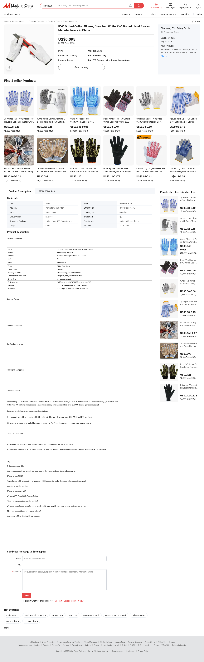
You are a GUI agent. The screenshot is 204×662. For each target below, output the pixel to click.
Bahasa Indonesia (179, 645)
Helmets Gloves (138, 615)
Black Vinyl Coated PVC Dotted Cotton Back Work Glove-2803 (188, 261)
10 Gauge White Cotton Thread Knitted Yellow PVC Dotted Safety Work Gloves (188, 345)
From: (18, 558)
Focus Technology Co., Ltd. (84, 651)
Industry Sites (120, 642)
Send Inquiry (82, 67)
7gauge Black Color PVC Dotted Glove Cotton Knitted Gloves (188, 303)
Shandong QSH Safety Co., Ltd (176, 28)
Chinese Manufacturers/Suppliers (68, 642)
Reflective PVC (12, 615)
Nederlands (107, 645)
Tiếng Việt (165, 645)
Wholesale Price (106, 642)
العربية (116, 645)
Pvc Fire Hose (57, 615)
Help (152, 14)
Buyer (137, 14)
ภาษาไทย (147, 645)
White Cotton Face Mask (115, 615)
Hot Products (34, 642)
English (37, 645)
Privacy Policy (143, 651)
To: (19, 565)
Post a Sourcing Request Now (69, 600)
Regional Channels (135, 642)
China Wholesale (90, 642)
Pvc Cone (73, 615)
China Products (48, 642)
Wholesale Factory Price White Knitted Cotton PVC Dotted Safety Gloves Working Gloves (188, 324)
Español (46, 645)
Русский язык (77, 645)
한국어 (124, 645)
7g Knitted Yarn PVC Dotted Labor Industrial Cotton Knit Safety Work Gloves (189, 199)
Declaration (130, 651)
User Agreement (118, 651)
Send (27, 595)
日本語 (132, 645)
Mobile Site (162, 642)
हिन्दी (139, 645)
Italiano (88, 645)
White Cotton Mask (91, 615)
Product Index (150, 642)
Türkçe (156, 645)
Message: (16, 571)
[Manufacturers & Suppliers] (18, 6)
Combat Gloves (31, 621)
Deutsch (97, 645)
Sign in (198, 7)
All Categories (12, 14)
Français (66, 645)
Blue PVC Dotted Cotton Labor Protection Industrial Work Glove (188, 365)
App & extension (167, 14)
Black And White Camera (35, 615)
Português (56, 645)
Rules (199, 14)
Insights (172, 642)
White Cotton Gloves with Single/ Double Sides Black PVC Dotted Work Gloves (188, 219)
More (163, 56)
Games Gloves (12, 621)
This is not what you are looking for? (37, 600)
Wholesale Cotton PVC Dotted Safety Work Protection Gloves (188, 282)
